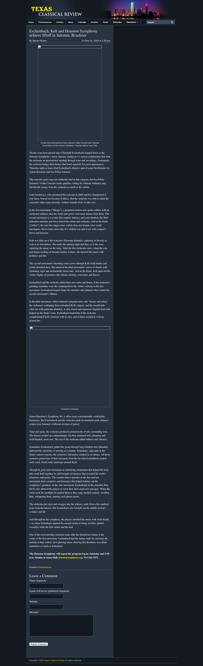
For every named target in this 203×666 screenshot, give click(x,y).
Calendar (82, 22)
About (105, 22)
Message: (34, 612)
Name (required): (37, 580)
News (70, 22)
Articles (59, 22)
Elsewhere (132, 22)
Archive (94, 22)
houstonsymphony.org (70, 557)
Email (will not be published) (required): (49, 591)
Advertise (117, 22)
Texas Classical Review (58, 9)
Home (31, 22)
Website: (33, 601)
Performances (45, 22)
